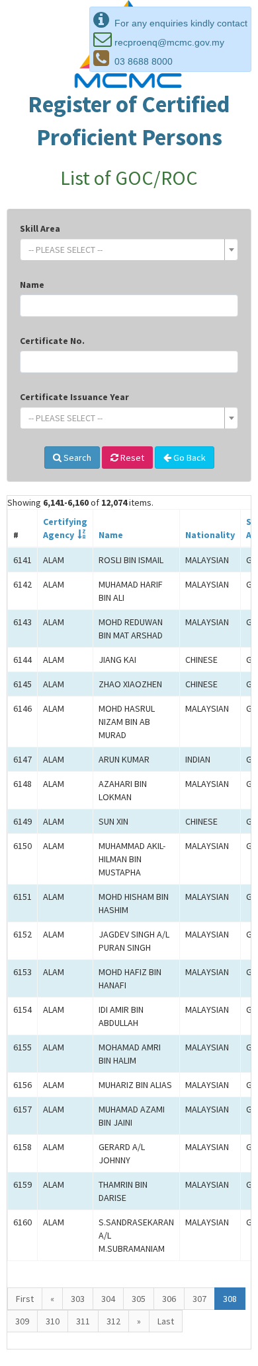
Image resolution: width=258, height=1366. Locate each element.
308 (230, 1299)
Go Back (188, 457)
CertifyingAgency (65, 528)
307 (199, 1299)
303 (78, 1299)
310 (53, 1321)
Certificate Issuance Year (74, 397)
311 (83, 1321)
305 (139, 1299)
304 (108, 1299)
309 (22, 1321)
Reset (131, 457)
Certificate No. (52, 341)
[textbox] (125, 249)
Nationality (210, 535)
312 (113, 1321)
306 (169, 1299)
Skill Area (40, 228)
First (25, 1299)
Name (32, 284)
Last (165, 1321)
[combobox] (129, 249)
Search (76, 457)
